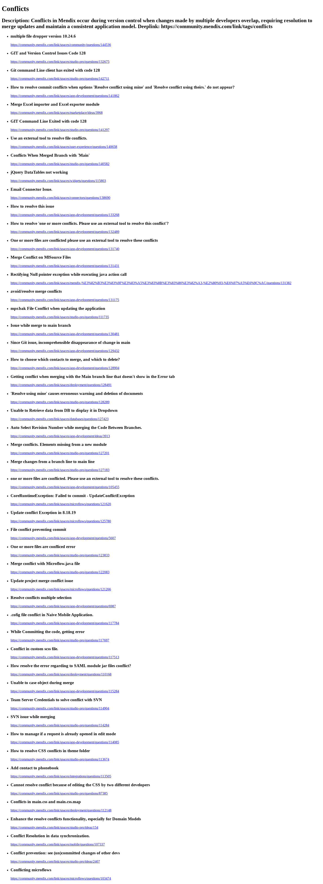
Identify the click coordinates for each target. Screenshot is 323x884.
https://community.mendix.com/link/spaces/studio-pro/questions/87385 (59, 793)
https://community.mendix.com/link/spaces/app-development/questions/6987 (63, 606)
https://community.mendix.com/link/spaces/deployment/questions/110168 (61, 674)
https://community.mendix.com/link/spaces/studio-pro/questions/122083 (60, 572)
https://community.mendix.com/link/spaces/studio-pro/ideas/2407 (55, 861)
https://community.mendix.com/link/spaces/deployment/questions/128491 (61, 385)
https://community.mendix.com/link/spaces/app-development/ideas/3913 (60, 436)
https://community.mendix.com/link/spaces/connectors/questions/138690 (60, 198)
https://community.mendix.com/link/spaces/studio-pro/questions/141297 (60, 130)
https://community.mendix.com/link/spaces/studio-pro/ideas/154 (54, 827)
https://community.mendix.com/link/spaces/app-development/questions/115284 (65, 691)
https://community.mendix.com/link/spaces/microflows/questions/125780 (61, 521)
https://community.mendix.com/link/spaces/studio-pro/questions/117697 (60, 640)
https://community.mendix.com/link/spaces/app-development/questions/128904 (65, 368)
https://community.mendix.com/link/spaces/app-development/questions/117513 (65, 657)
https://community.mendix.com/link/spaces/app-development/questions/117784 (65, 623)
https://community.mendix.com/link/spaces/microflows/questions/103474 (61, 878)
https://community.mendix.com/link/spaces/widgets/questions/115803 (58, 181)
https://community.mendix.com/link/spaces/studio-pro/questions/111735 (60, 317)
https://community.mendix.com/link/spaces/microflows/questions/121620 (61, 504)
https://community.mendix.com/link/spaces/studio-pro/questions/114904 (60, 708)
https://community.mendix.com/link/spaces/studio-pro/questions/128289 (60, 402)
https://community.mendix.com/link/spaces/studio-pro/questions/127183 (60, 470)
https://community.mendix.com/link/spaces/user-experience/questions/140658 (64, 147)
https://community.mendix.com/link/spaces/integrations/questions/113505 (61, 776)
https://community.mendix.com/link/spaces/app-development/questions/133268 (65, 215)
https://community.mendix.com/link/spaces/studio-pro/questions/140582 (60, 164)
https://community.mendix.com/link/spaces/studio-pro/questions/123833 (60, 555)
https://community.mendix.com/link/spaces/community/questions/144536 (61, 45)
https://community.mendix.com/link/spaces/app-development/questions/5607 (63, 538)
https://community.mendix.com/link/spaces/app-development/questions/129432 (65, 351)
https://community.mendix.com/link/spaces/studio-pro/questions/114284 (60, 725)
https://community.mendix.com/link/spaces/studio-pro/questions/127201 (60, 453)
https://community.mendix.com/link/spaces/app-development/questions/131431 (65, 266)
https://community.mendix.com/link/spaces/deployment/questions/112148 (61, 810)
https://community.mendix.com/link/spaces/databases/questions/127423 (60, 419)
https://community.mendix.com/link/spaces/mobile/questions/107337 (58, 844)
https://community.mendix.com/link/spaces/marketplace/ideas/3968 (57, 112)
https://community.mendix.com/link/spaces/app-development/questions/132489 (65, 232)
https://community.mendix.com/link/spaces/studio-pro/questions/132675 (60, 62)
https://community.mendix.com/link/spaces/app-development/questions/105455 (65, 487)
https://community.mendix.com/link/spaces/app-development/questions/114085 (65, 742)
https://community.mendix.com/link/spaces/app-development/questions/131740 (65, 249)
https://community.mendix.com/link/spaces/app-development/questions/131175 (65, 300)
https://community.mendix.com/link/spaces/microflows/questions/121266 (61, 589)
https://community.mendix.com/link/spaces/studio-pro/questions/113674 (60, 759)
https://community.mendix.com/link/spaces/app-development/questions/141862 (65, 96)
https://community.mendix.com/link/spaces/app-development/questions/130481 (65, 334)
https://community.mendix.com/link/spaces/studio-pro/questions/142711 (60, 78)
